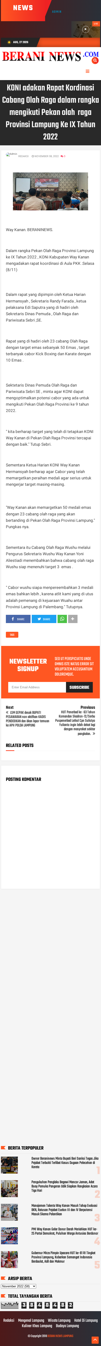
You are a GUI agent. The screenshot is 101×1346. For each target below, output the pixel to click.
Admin (57, 11)
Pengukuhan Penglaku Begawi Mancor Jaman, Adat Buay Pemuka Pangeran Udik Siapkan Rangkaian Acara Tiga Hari (64, 1186)
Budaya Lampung (67, 1326)
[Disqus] (50, 953)
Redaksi (8, 1320)
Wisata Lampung (59, 1320)
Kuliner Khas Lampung (37, 1326)
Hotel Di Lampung (86, 1320)
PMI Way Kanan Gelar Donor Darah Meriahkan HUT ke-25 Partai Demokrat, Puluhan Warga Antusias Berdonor (64, 1231)
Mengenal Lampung (31, 1320)
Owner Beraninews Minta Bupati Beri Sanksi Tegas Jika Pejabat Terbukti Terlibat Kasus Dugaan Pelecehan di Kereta (64, 1163)
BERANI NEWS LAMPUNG (60, 1336)
